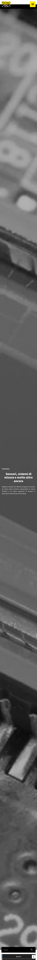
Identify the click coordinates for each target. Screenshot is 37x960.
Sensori (18, 956)
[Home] (6, 4)
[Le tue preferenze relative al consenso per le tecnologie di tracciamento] (33, 956)
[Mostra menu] (33, 4)
